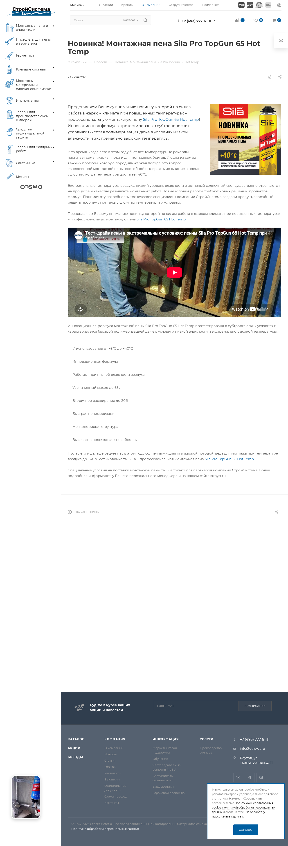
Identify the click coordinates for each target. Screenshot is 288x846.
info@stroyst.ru (252, 748)
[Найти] (145, 20)
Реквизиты (112, 773)
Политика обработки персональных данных (105, 829)
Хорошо (245, 829)
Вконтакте (238, 777)
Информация (166, 739)
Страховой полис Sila (169, 793)
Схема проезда (115, 796)
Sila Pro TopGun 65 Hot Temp (171, 119)
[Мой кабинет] (279, 6)
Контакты (111, 802)
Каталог (76, 739)
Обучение (160, 758)
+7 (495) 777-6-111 (196, 21)
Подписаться (255, 706)
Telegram (249, 777)
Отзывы (110, 767)
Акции (74, 748)
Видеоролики (163, 786)
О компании (113, 748)
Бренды (75, 757)
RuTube (261, 777)
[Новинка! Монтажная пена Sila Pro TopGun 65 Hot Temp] (245, 139)
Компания (114, 739)
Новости (110, 754)
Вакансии (112, 779)
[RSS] (269, 77)
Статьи (109, 760)
